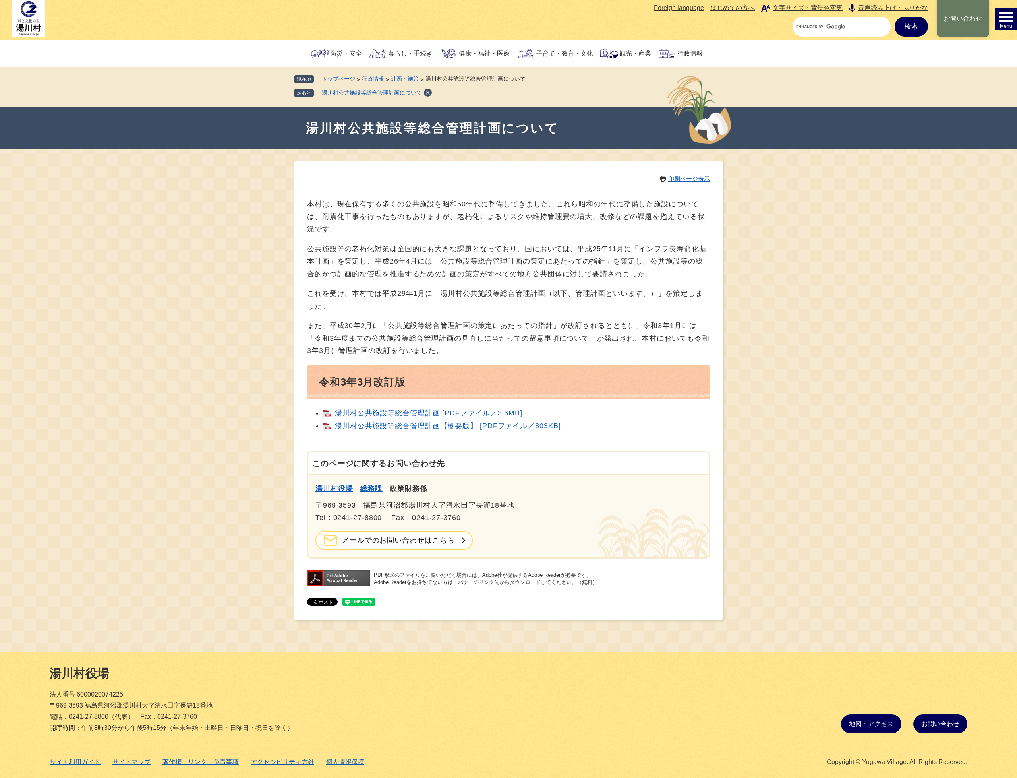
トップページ (338, 79)
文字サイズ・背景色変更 (808, 7)
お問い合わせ (963, 18)
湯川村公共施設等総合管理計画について (372, 92)
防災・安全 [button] (346, 53)
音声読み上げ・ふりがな (893, 7)
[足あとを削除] (428, 93)
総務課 (371, 489)
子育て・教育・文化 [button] (564, 53)
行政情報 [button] (690, 53)
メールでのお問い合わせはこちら (398, 540)
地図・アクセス (871, 723)
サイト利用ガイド (75, 762)
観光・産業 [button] (635, 53)
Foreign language (679, 7)
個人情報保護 (345, 762)
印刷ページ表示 (689, 178)
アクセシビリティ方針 (282, 762)
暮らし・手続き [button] (410, 53)
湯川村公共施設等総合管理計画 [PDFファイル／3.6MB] (428, 413)
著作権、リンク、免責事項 (200, 762)
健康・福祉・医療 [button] (484, 53)
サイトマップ (131, 762)
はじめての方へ (732, 7)
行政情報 (373, 79)
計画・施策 (405, 79)
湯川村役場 (334, 489)
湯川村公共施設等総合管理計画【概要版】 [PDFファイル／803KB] (448, 426)
